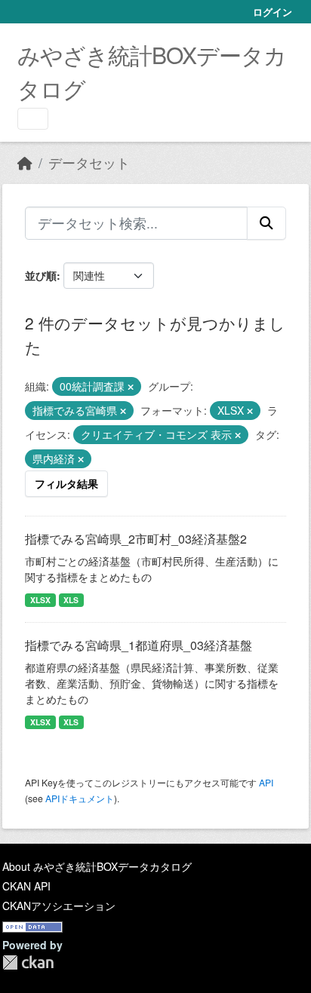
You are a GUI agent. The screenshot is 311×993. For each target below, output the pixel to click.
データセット (89, 162)
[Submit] (266, 223)
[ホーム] (24, 162)
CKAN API (26, 885)
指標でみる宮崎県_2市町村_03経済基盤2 (136, 538)
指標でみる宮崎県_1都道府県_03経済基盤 (138, 645)
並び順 (41, 275)
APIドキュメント (79, 798)
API (266, 782)
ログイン (272, 12)
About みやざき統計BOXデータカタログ (97, 866)
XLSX (40, 599)
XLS (71, 599)
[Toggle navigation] (32, 119)
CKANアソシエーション (58, 905)
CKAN (28, 962)
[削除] (131, 387)
